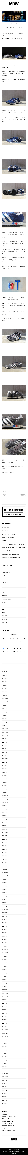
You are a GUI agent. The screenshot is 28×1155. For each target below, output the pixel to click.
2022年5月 (4, 815)
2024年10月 (5, 735)
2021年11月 (5, 832)
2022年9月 (4, 805)
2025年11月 (5, 698)
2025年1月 (4, 725)
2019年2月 (4, 942)
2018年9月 (4, 959)
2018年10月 (5, 956)
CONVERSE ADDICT (7, 579)
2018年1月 (4, 986)
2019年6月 (4, 929)
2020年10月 (5, 876)
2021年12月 (5, 829)
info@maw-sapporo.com (8, 1128)
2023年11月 (5, 758)
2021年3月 (4, 859)
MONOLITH (5, 602)
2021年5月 (4, 852)
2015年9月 (4, 1080)
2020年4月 (4, 896)
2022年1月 (4, 825)
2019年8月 (4, 922)
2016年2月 (4, 1063)
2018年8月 (4, 963)
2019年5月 (4, 932)
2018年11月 (5, 953)
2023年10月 (5, 762)
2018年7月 (4, 966)
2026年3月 (4, 685)
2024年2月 (4, 752)
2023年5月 (4, 779)
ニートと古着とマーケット (8, 534)
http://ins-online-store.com (8, 1130)
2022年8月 (4, 809)
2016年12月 (5, 1029)
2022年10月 (5, 802)
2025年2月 (4, 722)
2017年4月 (4, 1016)
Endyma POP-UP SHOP (8, 537)
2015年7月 (4, 1086)
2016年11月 (5, 1033)
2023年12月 (5, 755)
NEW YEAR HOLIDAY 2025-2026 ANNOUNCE (13, 544)
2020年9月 (4, 879)
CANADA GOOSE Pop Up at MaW (10, 554)
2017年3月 (4, 1019)
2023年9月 (4, 765)
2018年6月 (4, 969)
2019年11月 (5, 912)
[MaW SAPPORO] (14, 4)
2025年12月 (5, 695)
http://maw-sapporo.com (8, 1125)
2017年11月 (5, 993)
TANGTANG (5, 622)
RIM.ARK (4, 615)
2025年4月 (4, 718)
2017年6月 (4, 1009)
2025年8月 (4, 705)
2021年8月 (4, 842)
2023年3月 (4, 785)
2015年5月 (4, 1093)
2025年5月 (4, 715)
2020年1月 (4, 906)
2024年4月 (4, 748)
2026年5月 (4, 681)
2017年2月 (4, 1023)
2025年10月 (5, 702)
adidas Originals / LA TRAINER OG (22, 494)
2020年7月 (4, 886)
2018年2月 (4, 983)
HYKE (3, 589)
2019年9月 (4, 919)
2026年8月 (4, 675)
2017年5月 (4, 1013)
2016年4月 (4, 1056)
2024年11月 (5, 732)
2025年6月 (4, 712)
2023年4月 (4, 782)
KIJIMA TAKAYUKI (6, 599)
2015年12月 (5, 1070)
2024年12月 (5, 728)
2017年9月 (4, 999)
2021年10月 (5, 835)
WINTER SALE (5, 540)
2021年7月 (4, 845)
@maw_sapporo (6, 527)
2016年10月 (5, 1036)
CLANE (4, 575)
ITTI (3, 592)
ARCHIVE (4, 671)
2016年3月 (4, 1060)
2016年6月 (4, 1050)
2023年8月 (4, 769)
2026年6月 (4, 678)
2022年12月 (5, 795)
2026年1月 (4, 692)
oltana (3, 609)
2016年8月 (4, 1043)
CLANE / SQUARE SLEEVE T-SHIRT (5, 493)
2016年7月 (4, 1046)
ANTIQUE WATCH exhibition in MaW (11, 557)
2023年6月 (4, 775)
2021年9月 (4, 839)
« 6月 (7, 661)
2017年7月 (4, 1006)
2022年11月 (5, 799)
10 (3, 648)
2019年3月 (4, 939)
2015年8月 (4, 1083)
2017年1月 (4, 1026)
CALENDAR (5, 630)
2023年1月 (4, 792)
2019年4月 (4, 936)
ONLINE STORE (16, 1149)
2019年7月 (4, 926)
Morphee (4, 605)
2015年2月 (4, 1103)
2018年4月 (4, 976)
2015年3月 (4, 1100)
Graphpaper (5, 585)
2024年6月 (4, 742)
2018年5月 (4, 973)
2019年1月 (4, 946)
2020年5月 (4, 892)
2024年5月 (4, 745)
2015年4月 (4, 1096)
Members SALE (6, 550)
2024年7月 (4, 738)
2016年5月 (4, 1053)
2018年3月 (4, 979)
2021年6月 (4, 849)
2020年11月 (5, 872)
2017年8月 (4, 1003)
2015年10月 (5, 1076)
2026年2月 (4, 688)
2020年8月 (4, 882)
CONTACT (10, 1149)
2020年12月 (5, 869)
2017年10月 (5, 996)
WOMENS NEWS (11, 484)
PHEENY (4, 612)
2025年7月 (4, 708)
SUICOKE (4, 619)
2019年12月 (5, 909)
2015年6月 (4, 1090)
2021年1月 (4, 866)
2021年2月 (4, 862)
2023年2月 (4, 789)
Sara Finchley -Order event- (9, 530)
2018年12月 (5, 949)
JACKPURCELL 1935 (7, 595)
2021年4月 (4, 856)
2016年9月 (4, 1040)
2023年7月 (4, 772)
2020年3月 (4, 899)
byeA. (3, 569)
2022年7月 (4, 812)
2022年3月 (4, 819)
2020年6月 (4, 889)
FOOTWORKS (5, 582)
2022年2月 (4, 822)
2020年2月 (4, 902)
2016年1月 (4, 1066)
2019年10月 (5, 916)
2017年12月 (5, 989)
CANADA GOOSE (6, 572)
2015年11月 (5, 1073)
